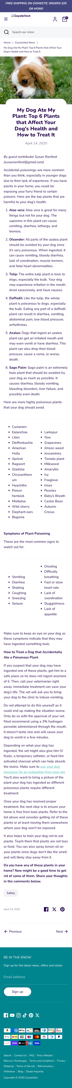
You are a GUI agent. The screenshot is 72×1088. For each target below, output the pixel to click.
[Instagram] (18, 1015)
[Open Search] (6, 32)
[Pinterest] (31, 1015)
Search (7, 1055)
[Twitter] (37, 1015)
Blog (20, 1071)
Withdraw (9, 1071)
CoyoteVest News (25, 42)
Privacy (61, 1061)
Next (60, 931)
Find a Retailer (45, 1055)
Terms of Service (25, 1066)
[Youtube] (12, 1015)
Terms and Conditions (42, 1061)
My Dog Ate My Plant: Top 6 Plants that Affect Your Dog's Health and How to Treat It (33, 50)
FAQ (31, 1055)
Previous (15, 931)
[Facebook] (6, 1015)
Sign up (17, 991)
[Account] (55, 18)
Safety (11, 893)
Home (7, 42)
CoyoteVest (31, 1077)
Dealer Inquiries (35, 1071)
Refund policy (45, 1066)
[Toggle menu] (6, 19)
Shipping (9, 1066)
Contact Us (20, 1055)
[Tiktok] (25, 1015)
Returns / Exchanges (15, 1061)
